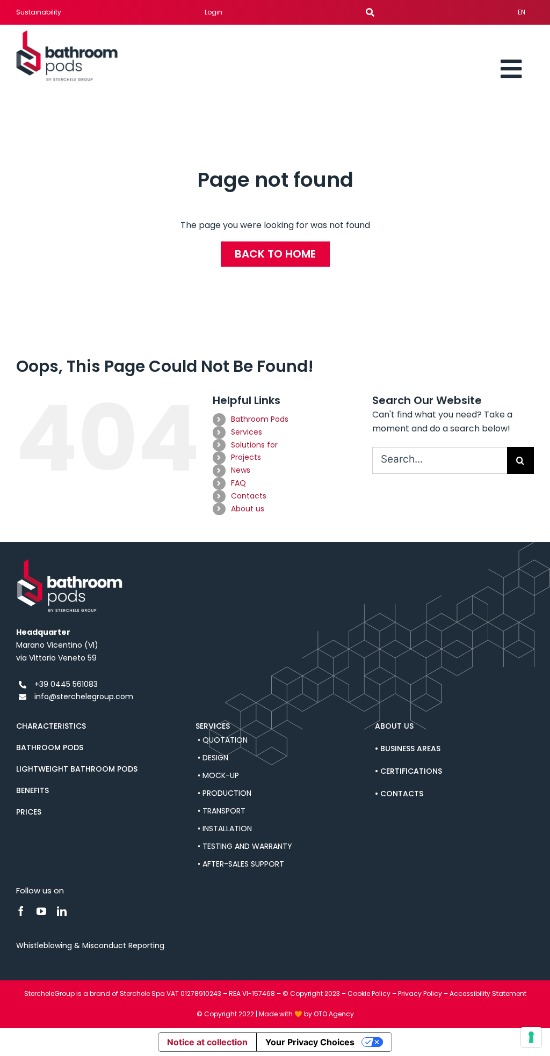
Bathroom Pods (259, 419)
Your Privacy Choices (309, 1042)
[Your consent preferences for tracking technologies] (531, 1037)
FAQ (238, 483)
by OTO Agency (329, 1013)
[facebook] (21, 911)
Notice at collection (207, 1042)
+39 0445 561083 (66, 684)
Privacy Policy (420, 993)
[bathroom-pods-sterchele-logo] (67, 34)
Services (246, 432)
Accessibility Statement (488, 993)
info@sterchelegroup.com (83, 696)
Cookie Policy (369, 993)
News (240, 470)
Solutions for (254, 444)
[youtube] (41, 911)
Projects (246, 457)
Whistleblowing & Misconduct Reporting (90, 945)
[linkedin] (62, 911)
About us (247, 508)
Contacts (248, 495)
